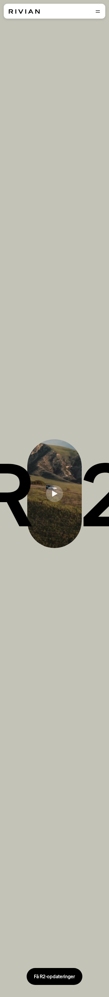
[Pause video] (54, 493)
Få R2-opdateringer (54, 976)
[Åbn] (98, 11)
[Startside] (24, 11)
